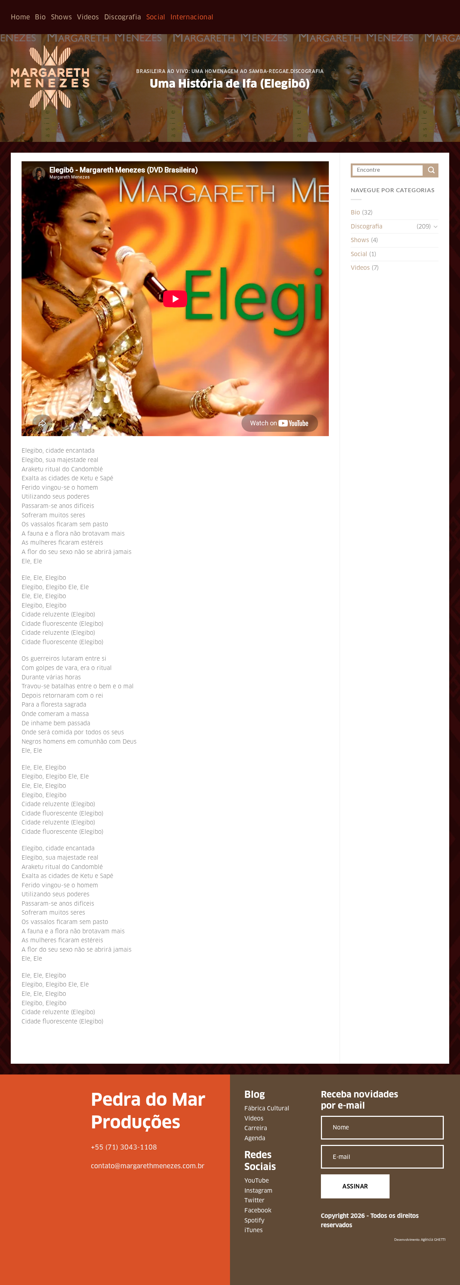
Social (155, 17)
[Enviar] (431, 170)
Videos (88, 17)
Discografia (122, 17)
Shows (61, 17)
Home (20, 17)
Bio (40, 17)
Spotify (254, 1220)
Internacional (191, 17)
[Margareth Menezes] (50, 78)
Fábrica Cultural (266, 1108)
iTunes (253, 1230)
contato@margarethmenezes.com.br (147, 1166)
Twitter (254, 1200)
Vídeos (253, 1118)
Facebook (257, 1210)
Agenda (254, 1138)
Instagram (258, 1190)
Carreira (255, 1128)
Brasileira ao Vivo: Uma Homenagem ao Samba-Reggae (212, 71)
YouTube (256, 1180)
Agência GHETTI (433, 1240)
